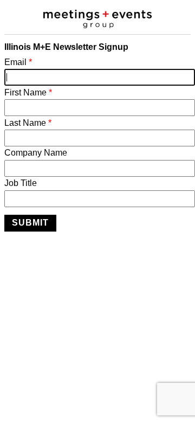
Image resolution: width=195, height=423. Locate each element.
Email (18, 62)
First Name (28, 92)
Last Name (27, 122)
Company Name (35, 152)
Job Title (20, 183)
